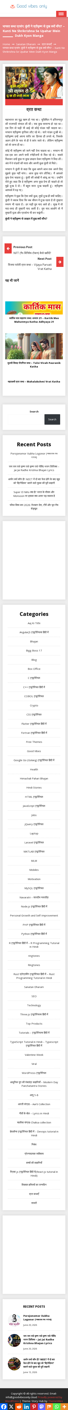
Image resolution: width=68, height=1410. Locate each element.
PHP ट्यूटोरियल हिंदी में (34, 924)
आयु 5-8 (34, 1095)
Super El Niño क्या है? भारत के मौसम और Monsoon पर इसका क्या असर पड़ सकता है (34, 493)
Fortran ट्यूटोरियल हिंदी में (34, 732)
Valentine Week (34, 1054)
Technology (34, 1005)
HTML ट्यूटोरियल (34, 796)
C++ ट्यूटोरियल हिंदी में (34, 687)
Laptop (34, 833)
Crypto (34, 705)
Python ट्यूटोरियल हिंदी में (34, 933)
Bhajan (34, 641)
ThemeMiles (55, 1401)
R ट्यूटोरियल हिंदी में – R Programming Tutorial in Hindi (34, 944)
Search (34, 411)
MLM (34, 860)
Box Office (34, 668)
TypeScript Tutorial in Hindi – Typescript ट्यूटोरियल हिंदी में (34, 1043)
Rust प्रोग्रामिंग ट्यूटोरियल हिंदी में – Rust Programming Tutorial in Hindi (34, 975)
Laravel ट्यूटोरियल (34, 842)
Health (34, 769)
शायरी (34, 1203)
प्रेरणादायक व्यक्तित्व (34, 1153)
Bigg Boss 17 (34, 650)
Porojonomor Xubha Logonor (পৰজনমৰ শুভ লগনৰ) (34, 455)
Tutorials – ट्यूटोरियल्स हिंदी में (34, 1032)
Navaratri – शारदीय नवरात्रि (34, 897)
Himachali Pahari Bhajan (34, 778)
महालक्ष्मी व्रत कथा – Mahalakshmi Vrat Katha (34, 381)
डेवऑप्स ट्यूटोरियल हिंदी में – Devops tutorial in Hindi (34, 1133)
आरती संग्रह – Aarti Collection (34, 1104)
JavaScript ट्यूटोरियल (34, 806)
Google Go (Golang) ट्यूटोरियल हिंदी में (34, 760)
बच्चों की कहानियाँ (34, 1162)
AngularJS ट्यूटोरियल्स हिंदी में (34, 632)
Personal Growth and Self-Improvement (34, 915)
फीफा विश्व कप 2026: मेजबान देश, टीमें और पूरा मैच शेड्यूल (34, 506)
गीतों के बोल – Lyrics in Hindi (34, 1113)
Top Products (34, 1023)
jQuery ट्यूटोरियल (34, 824)
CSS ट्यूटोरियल (34, 714)
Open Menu (61, 14)
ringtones (34, 955)
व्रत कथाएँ (34, 1194)
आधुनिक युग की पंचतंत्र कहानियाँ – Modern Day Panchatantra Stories (34, 1083)
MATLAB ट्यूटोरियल (34, 851)
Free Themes (34, 742)
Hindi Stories (34, 787)
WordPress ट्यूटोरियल (34, 1073)
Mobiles (34, 869)
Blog (34, 659)
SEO (34, 996)
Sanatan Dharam (34, 987)
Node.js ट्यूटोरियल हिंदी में (34, 906)
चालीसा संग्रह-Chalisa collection (34, 1122)
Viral (34, 1064)
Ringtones (34, 965)
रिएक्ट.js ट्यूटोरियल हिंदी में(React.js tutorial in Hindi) (34, 1173)
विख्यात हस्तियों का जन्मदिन (34, 1184)
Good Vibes (34, 751)
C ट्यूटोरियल (34, 678)
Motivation (34, 879)
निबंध (34, 1144)
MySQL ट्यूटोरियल (34, 888)
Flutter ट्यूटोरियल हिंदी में (34, 723)
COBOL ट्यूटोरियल (34, 696)
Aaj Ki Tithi (34, 623)
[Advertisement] (34, 560)
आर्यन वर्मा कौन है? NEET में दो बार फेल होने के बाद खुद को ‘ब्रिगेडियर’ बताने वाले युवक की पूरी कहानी (34, 480)
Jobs (34, 815)
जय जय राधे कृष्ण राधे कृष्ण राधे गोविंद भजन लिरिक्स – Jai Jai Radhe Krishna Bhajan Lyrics (34, 468)
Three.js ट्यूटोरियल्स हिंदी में (34, 1014)
